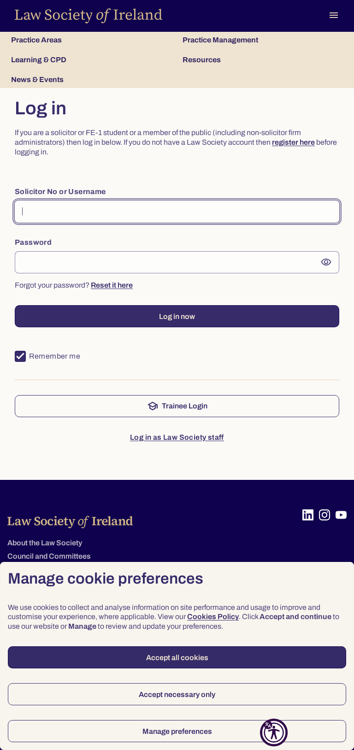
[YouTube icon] (341, 514)
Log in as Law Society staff (177, 437)
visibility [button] (326, 262)
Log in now (177, 316)
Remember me (54, 356)
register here (293, 142)
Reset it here (112, 285)
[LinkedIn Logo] (307, 514)
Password (33, 242)
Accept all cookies (177, 657)
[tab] (91, 40)
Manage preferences (177, 731)
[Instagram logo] (324, 514)
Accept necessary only (177, 694)
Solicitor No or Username (60, 191)
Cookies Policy (213, 616)
